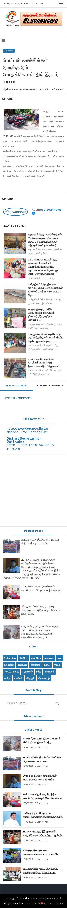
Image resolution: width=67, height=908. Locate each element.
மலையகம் (49, 671)
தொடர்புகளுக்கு (11, 671)
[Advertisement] (33, 491)
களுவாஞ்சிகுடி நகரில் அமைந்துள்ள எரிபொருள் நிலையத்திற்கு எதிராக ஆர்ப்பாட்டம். (41, 314)
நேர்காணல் (28, 671)
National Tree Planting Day (27, 432)
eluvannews (52, 210)
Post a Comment (18, 398)
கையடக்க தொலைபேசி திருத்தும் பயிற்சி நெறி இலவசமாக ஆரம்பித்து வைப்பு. (44, 362)
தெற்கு (57, 664)
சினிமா (47, 664)
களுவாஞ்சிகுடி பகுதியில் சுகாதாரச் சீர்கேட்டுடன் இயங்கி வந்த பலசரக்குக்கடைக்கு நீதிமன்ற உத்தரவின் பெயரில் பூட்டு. (40, 632)
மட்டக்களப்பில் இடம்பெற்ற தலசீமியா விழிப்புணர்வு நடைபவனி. (40, 541)
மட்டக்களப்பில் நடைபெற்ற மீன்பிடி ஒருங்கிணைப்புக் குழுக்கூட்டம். (40, 870)
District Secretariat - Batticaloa (24, 439)
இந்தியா (23, 657)
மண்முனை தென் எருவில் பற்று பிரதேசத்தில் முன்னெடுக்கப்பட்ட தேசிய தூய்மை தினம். (45, 337)
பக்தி (38, 671)
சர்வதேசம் (35, 664)
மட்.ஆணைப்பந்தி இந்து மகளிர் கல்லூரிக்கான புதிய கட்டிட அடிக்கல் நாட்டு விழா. (40, 610)
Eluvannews (32, 898)
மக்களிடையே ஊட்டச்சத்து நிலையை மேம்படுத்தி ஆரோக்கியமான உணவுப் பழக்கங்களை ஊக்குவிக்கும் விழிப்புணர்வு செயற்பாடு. (43, 266)
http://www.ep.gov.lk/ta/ (27, 428)
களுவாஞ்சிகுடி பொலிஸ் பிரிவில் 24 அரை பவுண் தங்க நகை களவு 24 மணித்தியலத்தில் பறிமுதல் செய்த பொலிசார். (45, 240)
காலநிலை (22, 664)
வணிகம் (18, 678)
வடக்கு (7, 678)
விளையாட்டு (44, 678)
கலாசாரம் (49, 657)
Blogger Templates (14, 903)
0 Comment (58, 89)
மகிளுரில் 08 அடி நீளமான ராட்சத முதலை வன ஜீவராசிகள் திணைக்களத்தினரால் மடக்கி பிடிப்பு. (45, 289)
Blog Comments (18, 385)
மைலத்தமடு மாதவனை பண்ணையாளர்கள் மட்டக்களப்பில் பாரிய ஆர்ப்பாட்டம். (40, 852)
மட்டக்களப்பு (8, 50)
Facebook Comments (51, 385)
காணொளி (9, 664)
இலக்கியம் (36, 657)
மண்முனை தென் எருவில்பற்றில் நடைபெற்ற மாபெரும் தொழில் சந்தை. (41, 588)
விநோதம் (30, 678)
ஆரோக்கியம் (10, 657)
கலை (59, 657)
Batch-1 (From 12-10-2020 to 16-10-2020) (31, 447)
